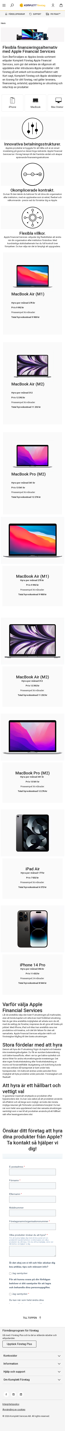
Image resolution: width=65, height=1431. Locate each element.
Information (11, 1363)
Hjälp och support (14, 1371)
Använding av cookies (13, 1409)
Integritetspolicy (10, 1404)
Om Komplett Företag (17, 1379)
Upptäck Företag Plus (19, 1344)
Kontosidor (10, 1355)
